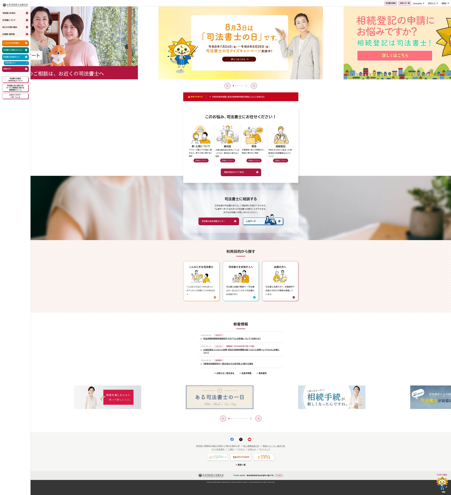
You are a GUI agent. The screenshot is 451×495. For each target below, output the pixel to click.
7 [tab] (242, 418)
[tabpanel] (240, 43)
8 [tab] (244, 418)
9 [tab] (246, 418)
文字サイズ (431, 3)
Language (417, 3)
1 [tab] (233, 85)
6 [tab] (240, 418)
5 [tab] (242, 85)
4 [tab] (240, 85)
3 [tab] (237, 85)
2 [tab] (235, 85)
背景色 (443, 3)
